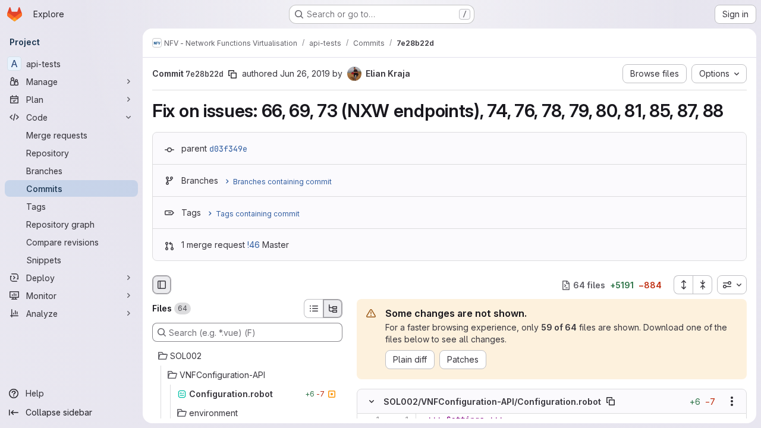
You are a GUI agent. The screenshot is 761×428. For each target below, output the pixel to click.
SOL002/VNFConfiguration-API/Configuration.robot (492, 401)
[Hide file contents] (371, 402)
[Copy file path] (610, 402)
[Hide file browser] (161, 284)
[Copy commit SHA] (232, 74)
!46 (253, 245)
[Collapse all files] (702, 284)
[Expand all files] (683, 284)
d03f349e (228, 148)
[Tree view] (332, 308)
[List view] (313, 308)
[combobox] (732, 284)
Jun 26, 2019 (305, 73)
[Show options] (732, 402)
